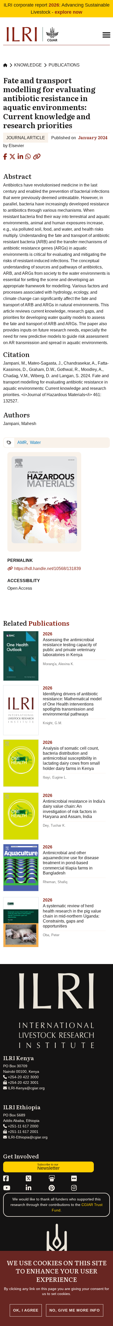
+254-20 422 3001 (23, 1082)
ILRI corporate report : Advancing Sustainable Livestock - (57, 8)
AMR (22, 442)
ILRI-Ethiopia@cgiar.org (27, 1137)
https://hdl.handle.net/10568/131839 (47, 568)
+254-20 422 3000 (23, 1077)
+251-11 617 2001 (22, 1132)
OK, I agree (25, 1310)
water (35, 442)
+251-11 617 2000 (22, 1126)
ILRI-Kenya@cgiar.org (26, 1088)
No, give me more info (74, 1310)
